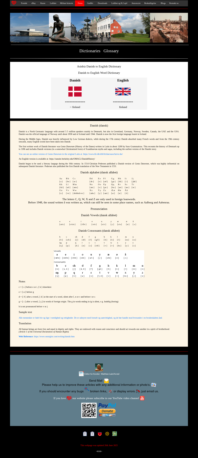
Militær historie (66, 3)
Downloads (102, 3)
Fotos (79, 3)
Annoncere (136, 3)
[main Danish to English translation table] (75, 97)
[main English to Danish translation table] (122, 97)
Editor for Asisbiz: (101, 374)
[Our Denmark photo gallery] (99, 28)
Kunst (42, 3)
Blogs (163, 3)
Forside (23, 3)
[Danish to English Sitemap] (91, 434)
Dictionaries (89, 50)
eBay (33, 3)
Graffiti (89, 3)
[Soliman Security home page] (99, 434)
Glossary (111, 50)
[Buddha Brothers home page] (106, 434)
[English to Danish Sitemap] (84, 434)
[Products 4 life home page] (114, 434)
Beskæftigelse (150, 3)
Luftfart (52, 3)
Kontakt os (174, 3)
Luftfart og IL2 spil (119, 3)
